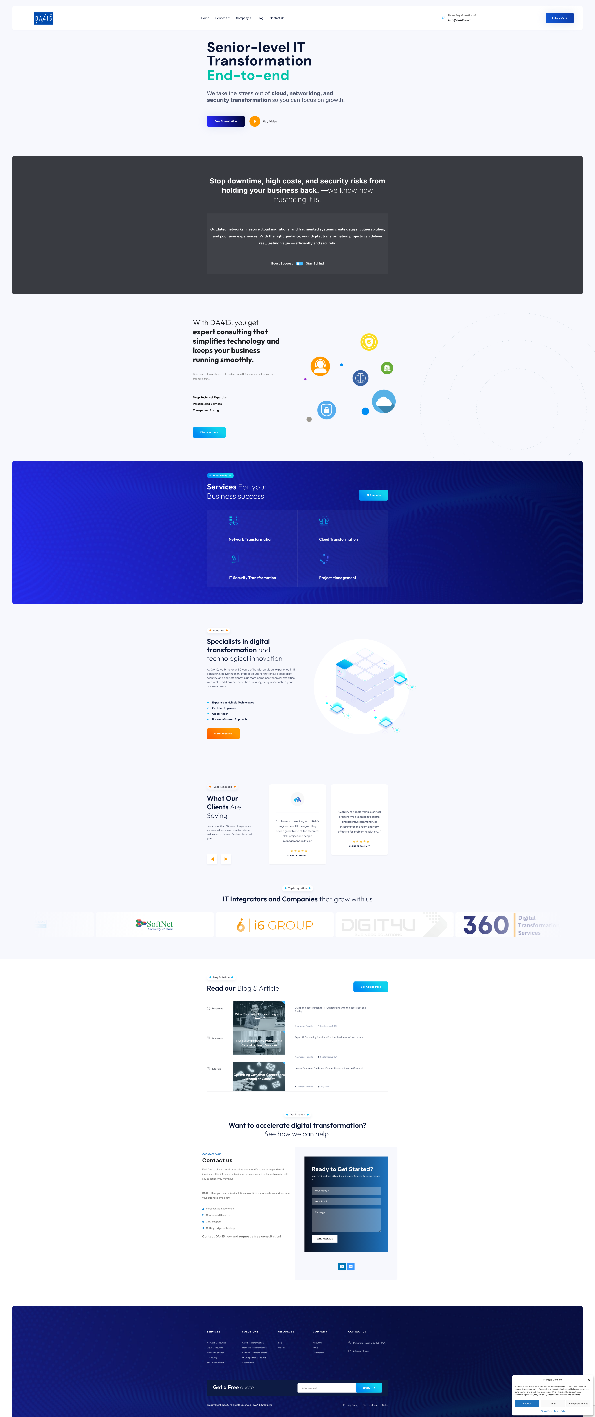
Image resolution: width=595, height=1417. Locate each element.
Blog (261, 18)
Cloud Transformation (338, 539)
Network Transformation (251, 539)
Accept (527, 1403)
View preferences (578, 1403)
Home (205, 18)
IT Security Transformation (252, 577)
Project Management (337, 577)
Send (366, 1388)
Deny (553, 1403)
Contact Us (277, 18)
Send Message (325, 1238)
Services (221, 18)
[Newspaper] (351, 1266)
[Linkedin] (342, 1266)
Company (242, 18)
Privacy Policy (547, 1411)
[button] (588, 1379)
